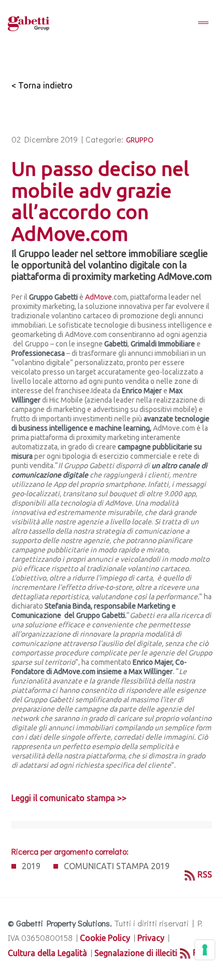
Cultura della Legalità (47, 953)
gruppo (140, 140)
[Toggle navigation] (203, 23)
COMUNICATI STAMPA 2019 (117, 866)
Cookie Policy (105, 938)
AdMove (98, 297)
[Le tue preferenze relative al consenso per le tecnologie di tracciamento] (205, 950)
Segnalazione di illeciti (135, 953)
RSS (205, 874)
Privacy (150, 938)
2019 (31, 866)
